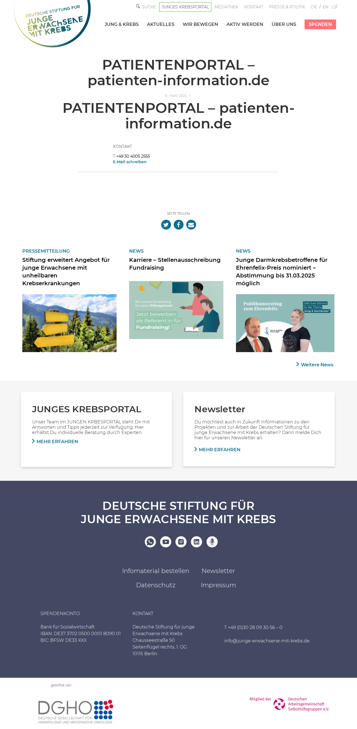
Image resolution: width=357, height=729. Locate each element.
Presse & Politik (287, 6)
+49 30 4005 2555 (133, 156)
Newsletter (218, 571)
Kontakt (253, 6)
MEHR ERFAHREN (57, 441)
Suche (149, 6)
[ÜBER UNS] (279, 18)
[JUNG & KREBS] (117, 18)
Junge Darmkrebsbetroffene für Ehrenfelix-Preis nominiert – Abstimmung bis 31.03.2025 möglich (281, 272)
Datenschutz (155, 585)
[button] (166, 225)
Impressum (218, 585)
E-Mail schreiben (130, 161)
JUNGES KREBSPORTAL (185, 6)
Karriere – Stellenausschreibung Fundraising (175, 264)
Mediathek (226, 6)
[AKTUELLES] (156, 18)
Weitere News (317, 364)
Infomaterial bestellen (155, 571)
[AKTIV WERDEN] (240, 18)
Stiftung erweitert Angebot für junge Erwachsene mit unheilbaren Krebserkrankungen (66, 272)
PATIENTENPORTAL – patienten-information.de (179, 72)
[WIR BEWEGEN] (196, 18)
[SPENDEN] (316, 18)
